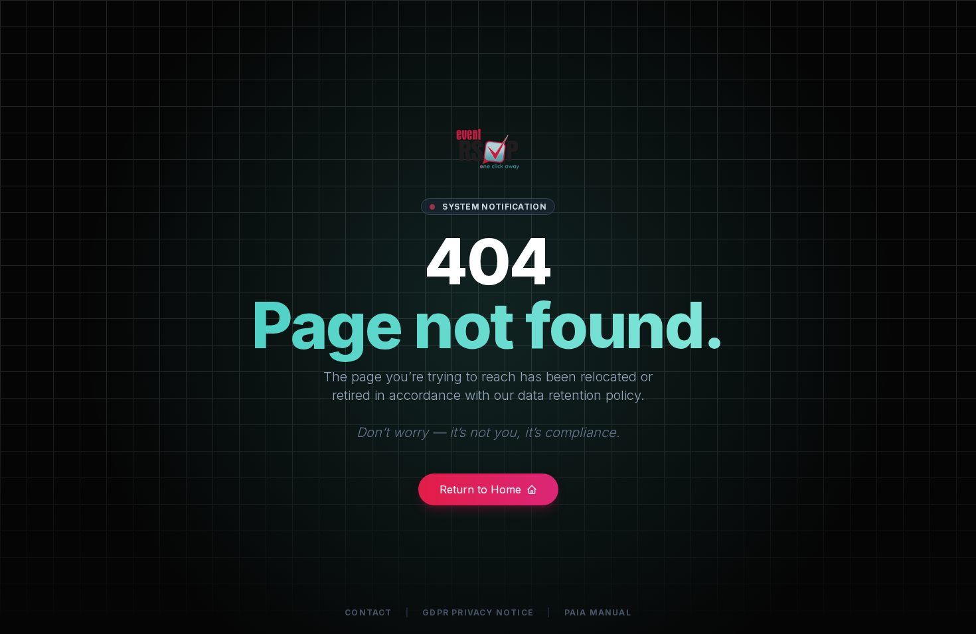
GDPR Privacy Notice (478, 612)
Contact (368, 612)
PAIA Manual (597, 612)
